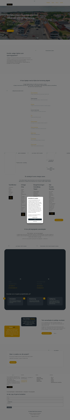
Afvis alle (35, 221)
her (36, 215)
